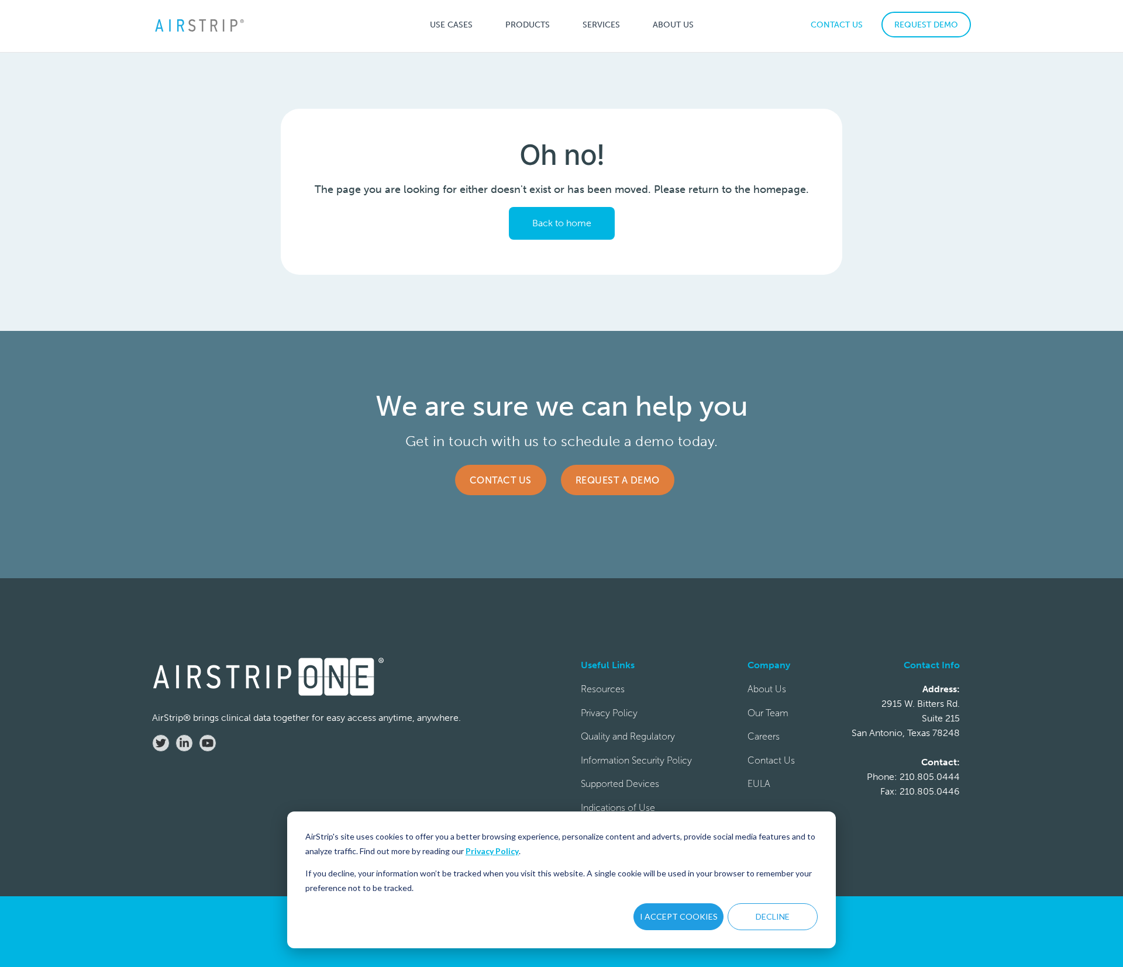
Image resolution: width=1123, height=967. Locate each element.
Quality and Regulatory (628, 736)
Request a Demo (618, 480)
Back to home (561, 223)
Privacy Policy (492, 851)
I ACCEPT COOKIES (679, 916)
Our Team (767, 713)
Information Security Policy (636, 760)
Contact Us (501, 480)
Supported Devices (620, 783)
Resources (603, 689)
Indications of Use (618, 807)
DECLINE (773, 916)
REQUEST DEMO (926, 25)
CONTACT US (837, 25)
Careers (763, 736)
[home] (199, 24)
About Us (766, 689)
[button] (451, 24)
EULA (758, 783)
